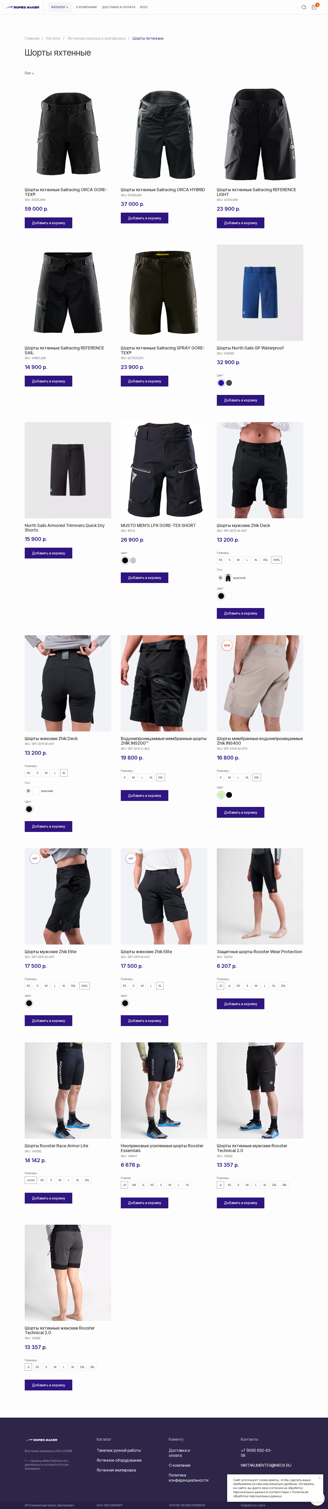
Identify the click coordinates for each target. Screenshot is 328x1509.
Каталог (53, 38)
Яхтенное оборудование (119, 1460)
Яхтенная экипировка (116, 1470)
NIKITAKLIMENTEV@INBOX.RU (266, 1465)
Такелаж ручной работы (119, 1450)
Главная (32, 38)
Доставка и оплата (179, 1453)
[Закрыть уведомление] (319, 1478)
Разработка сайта (253, 1505)
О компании (179, 1465)
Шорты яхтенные (148, 38)
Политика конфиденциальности (188, 1478)
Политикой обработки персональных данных (270, 1494)
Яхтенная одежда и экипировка (97, 38)
